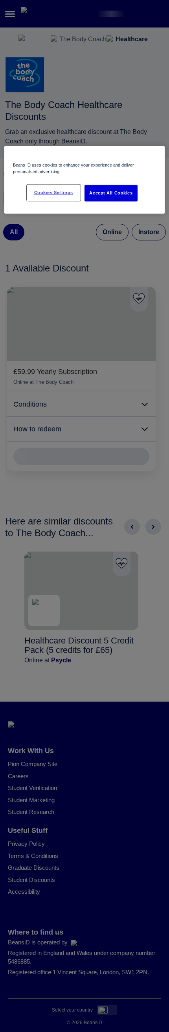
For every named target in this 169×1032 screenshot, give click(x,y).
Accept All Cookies (110, 193)
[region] (84, 180)
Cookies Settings (53, 192)
